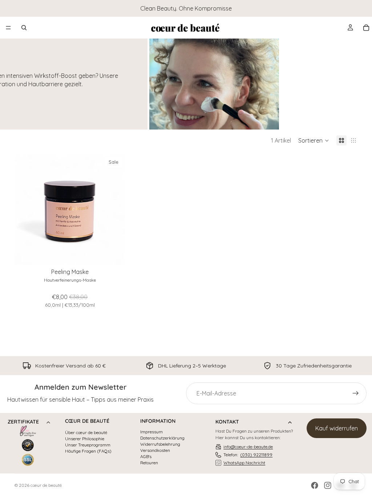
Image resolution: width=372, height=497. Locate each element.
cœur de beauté (46, 485)
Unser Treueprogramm (87, 445)
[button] (313, 140)
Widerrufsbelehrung (160, 444)
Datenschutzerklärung (162, 438)
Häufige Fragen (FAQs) (88, 451)
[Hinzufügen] (113, 253)
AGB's (145, 456)
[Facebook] (314, 485)
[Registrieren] (355, 393)
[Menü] (8, 27)
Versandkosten (155, 450)
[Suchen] (24, 28)
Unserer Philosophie (84, 439)
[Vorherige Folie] (25, 210)
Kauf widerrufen (336, 428)
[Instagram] (327, 485)
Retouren (149, 463)
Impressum (151, 432)
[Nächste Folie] (114, 210)
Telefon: (247, 454)
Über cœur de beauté (86, 432)
